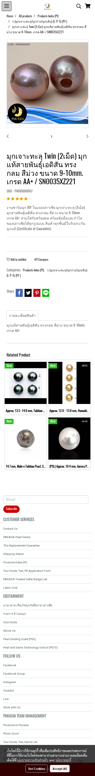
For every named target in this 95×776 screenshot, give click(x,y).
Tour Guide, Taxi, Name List (20, 742)
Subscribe (11, 509)
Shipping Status (13, 554)
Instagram (9, 682)
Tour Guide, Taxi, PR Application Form (27, 570)
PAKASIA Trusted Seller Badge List (25, 579)
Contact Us (10, 528)
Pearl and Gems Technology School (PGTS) (30, 647)
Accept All (60, 768)
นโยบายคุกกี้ (63, 760)
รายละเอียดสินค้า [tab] (22, 315)
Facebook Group (14, 673)
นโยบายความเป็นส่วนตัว (32, 760)
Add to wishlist (18, 259)
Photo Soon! (11, 733)
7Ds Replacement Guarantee (21, 545)
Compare (43, 259)
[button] (77, 6)
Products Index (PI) (34, 270)
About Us (9, 630)
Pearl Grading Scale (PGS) (19, 639)
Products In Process (16, 725)
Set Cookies (36, 768)
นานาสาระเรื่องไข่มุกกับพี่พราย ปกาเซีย (27, 605)
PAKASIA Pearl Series (16, 537)
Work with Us (11, 707)
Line (6, 699)
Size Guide (10, 622)
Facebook (9, 665)
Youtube (8, 690)
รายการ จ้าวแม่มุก (14, 613)
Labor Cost (10, 587)
